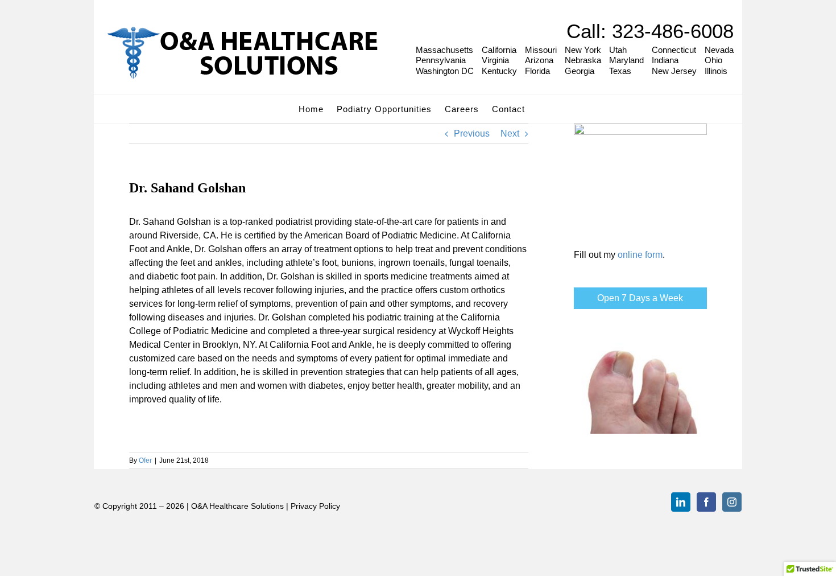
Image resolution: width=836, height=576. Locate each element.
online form (640, 255)
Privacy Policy (315, 506)
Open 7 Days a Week (640, 298)
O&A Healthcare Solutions (237, 506)
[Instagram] (732, 502)
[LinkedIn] (680, 502)
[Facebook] (706, 502)
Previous (472, 133)
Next (509, 133)
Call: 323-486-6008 (650, 31)
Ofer (145, 460)
